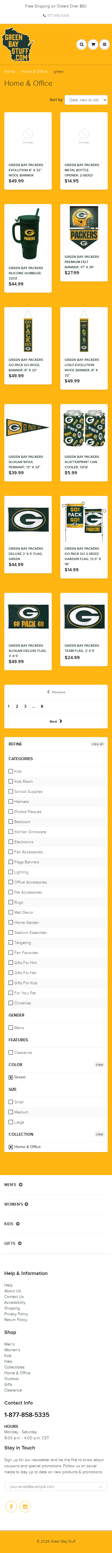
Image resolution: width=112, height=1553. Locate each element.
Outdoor (11, 1378)
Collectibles (14, 1367)
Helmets (21, 801)
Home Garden (26, 922)
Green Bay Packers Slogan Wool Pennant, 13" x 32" (26, 462)
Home (9, 71)
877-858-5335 (58, 16)
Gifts (8, 1384)
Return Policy (15, 1319)
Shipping (12, 1308)
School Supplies (28, 791)
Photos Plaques (27, 811)
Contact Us (14, 1296)
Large (18, 1122)
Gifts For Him (25, 962)
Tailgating (22, 942)
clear (99, 1065)
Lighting (20, 872)
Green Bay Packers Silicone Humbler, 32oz (26, 273)
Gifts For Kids (25, 983)
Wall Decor (23, 912)
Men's (9, 1344)
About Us (12, 1291)
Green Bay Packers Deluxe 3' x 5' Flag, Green (26, 554)
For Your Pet (24, 993)
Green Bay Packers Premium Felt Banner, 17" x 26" (82, 262)
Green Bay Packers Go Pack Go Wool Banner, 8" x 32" (26, 365)
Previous (58, 692)
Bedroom (21, 821)
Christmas (22, 1003)
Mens (18, 1027)
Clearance (22, 1052)
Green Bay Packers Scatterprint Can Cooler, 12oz (82, 462)
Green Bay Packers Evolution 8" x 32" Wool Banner (26, 170)
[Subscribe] (101, 1486)
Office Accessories (30, 882)
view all (97, 744)
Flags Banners (26, 862)
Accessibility (15, 1302)
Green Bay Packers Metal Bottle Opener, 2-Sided (82, 170)
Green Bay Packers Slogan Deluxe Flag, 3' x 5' (28, 651)
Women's (12, 1350)
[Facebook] (11, 1506)
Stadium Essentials (30, 932)
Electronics (23, 842)
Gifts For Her (24, 972)
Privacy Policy (16, 1314)
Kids (17, 771)
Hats (8, 1361)
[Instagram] (25, 1506)
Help (8, 1285)
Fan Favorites (25, 952)
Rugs (18, 902)
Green (19, 1077)
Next (53, 722)
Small (18, 1102)
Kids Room (23, 781)
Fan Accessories (28, 852)
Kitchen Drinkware (29, 831)
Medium (20, 1112)
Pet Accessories (27, 892)
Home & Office (34, 71)
